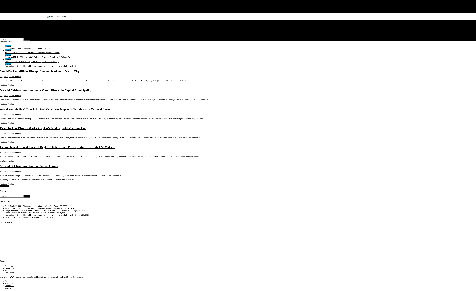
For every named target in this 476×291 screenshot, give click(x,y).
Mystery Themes (76, 277)
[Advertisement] (18, 241)
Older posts (4, 186)
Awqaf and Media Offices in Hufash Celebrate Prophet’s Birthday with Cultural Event (38, 57)
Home (7, 5)
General (8, 21)
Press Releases (10, 30)
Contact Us (9, 10)
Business (8, 24)
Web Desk (17, 77)
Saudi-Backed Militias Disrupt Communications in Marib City (29, 48)
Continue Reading (7, 85)
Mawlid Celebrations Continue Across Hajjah (29, 166)
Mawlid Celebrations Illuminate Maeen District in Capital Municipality (32, 53)
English (13, 33)
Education (9, 28)
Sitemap (8, 12)
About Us (9, 7)
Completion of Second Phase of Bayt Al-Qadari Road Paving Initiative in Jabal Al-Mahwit (40, 66)
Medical (8, 26)
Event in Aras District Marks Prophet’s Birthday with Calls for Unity (32, 62)
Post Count (9, 273)
